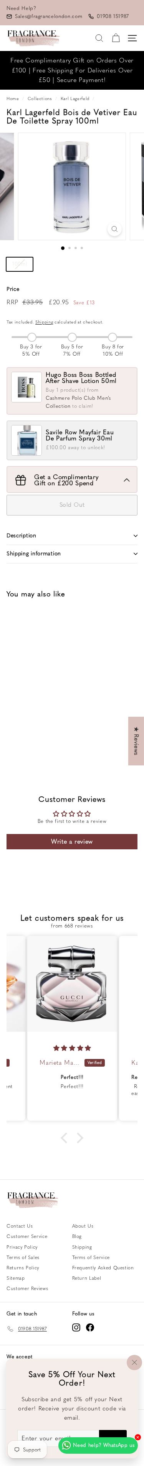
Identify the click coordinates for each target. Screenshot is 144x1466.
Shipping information (34, 553)
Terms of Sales (23, 1257)
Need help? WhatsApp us (103, 1445)
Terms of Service (91, 1257)
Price (13, 289)
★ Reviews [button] (136, 741)
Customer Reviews (27, 1288)
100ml (19, 264)
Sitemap (16, 1278)
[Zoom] (115, 229)
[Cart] (116, 38)
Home (13, 98)
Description (21, 535)
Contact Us (20, 1226)
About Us (83, 1226)
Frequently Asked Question (103, 1268)
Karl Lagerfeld (75, 98)
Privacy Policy (22, 1247)
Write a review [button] (72, 841)
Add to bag (36, 736)
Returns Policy (23, 1268)
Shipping (44, 322)
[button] (66, 1138)
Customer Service (27, 1236)
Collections (40, 98)
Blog (77, 1236)
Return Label (86, 1278)
